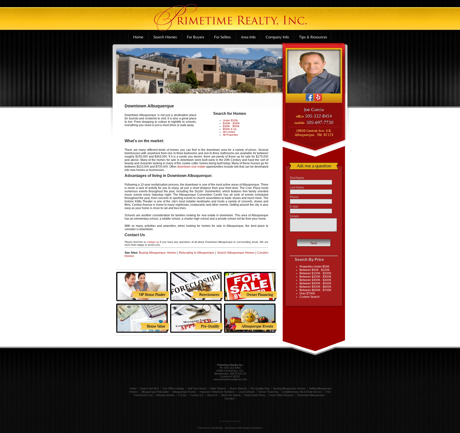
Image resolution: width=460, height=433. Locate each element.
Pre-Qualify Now (260, 388)
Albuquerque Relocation (155, 391)
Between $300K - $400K (315, 280)
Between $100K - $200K (315, 273)
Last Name (297, 187)
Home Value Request (281, 395)
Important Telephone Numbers (217, 391)
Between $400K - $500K (315, 283)
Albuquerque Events (184, 391)
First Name (297, 178)
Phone (294, 197)
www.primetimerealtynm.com (230, 379)
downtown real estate (191, 166)
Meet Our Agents (231, 395)
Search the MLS (149, 388)
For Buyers (195, 37)
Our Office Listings (173, 388)
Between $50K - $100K (314, 270)
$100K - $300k (231, 123)
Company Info (277, 37)
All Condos (229, 131)
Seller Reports (218, 388)
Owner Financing (268, 391)
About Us (212, 395)
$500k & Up (229, 129)
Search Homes (165, 37)
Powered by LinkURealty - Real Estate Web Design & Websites (230, 428)
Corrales (229, 398)
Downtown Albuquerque (310, 395)
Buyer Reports (238, 388)
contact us (153, 241)
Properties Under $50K (314, 266)
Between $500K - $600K (315, 286)
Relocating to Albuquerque (196, 252)
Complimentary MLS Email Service (302, 391)
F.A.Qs (182, 395)
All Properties (230, 134)
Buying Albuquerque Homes (157, 252)
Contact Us (196, 395)
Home (138, 37)
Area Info (248, 37)
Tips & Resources (313, 37)
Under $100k (230, 120)
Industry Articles (165, 395)
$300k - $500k (231, 126)
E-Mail (294, 206)
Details (294, 216)
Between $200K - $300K (315, 276)
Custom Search (309, 296)
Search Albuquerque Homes (235, 252)
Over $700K (307, 293)
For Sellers (222, 37)
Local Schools (246, 391)
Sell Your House (197, 388)
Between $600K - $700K (315, 290)
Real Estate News (255, 395)
